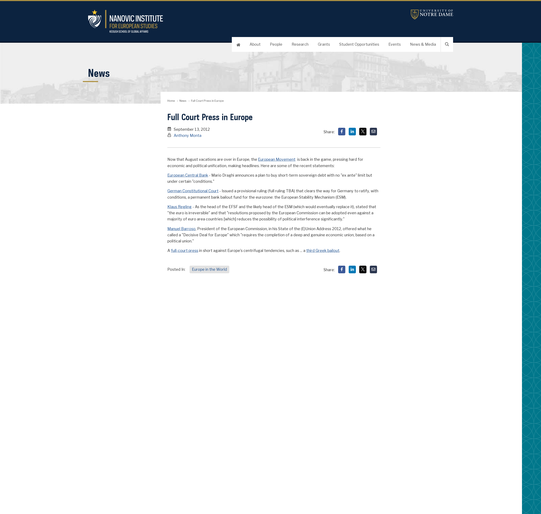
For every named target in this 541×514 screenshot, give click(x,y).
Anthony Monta (187, 135)
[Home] (238, 44)
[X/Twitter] (362, 131)
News (182, 100)
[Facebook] (341, 131)
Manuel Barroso (181, 229)
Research (300, 44)
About (255, 44)
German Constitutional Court (193, 191)
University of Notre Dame (432, 14)
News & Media (423, 44)
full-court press (184, 250)
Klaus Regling (179, 207)
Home (171, 100)
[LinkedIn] (352, 131)
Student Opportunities (359, 44)
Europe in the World (209, 269)
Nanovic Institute (198, 21)
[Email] (373, 131)
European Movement (276, 159)
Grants (324, 44)
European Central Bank (187, 175)
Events (394, 44)
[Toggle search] (447, 44)
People (276, 44)
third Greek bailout (322, 250)
